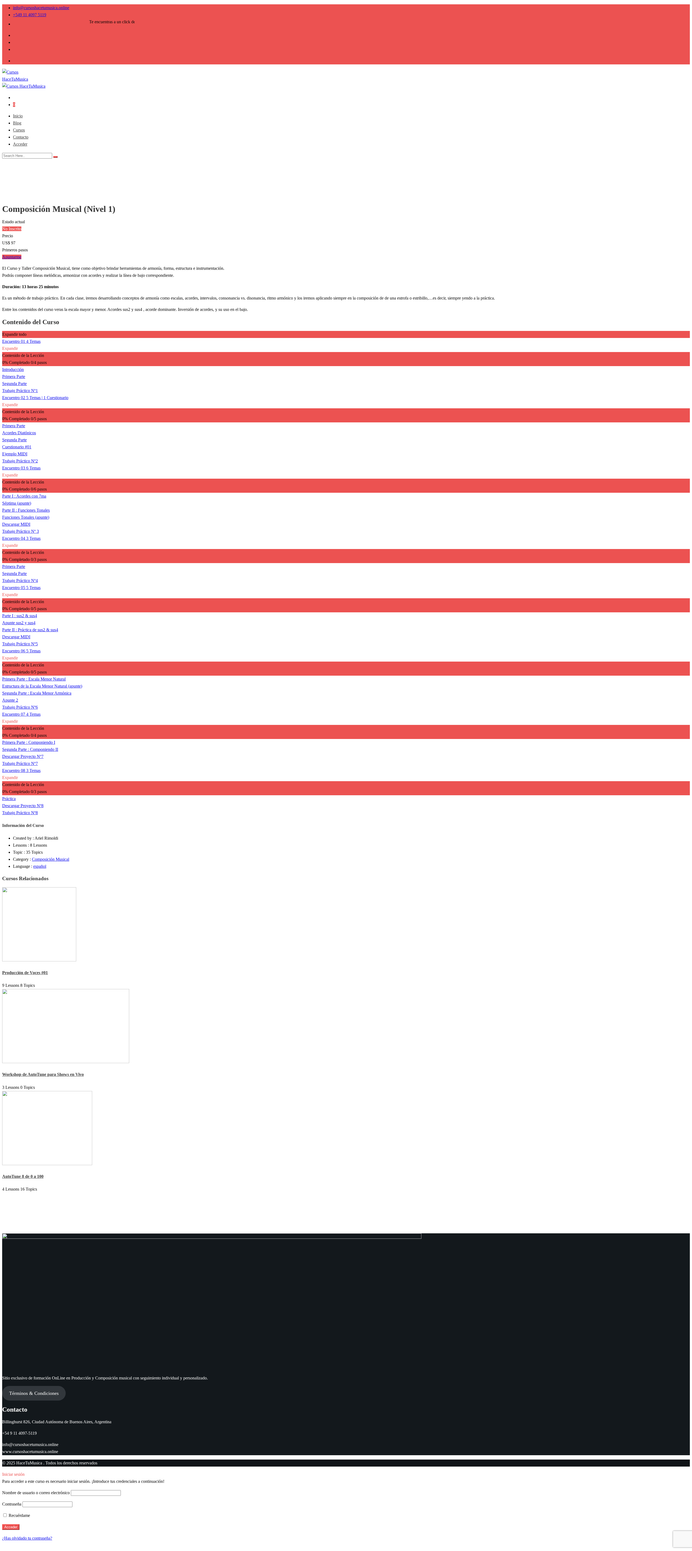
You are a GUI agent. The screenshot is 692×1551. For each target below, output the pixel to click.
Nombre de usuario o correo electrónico (36, 1492)
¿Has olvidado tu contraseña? (27, 1538)
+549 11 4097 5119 (29, 14)
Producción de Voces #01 (25, 972)
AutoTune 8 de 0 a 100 (23, 1176)
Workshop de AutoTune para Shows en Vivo (43, 1074)
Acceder (20, 144)
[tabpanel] (346, 289)
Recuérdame (19, 1515)
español (39, 866)
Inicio (18, 116)
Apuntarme (11, 257)
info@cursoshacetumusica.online (41, 7)
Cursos (19, 130)
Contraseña (11, 1504)
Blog (17, 123)
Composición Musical (50, 859)
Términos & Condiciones (34, 1393)
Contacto (20, 137)
